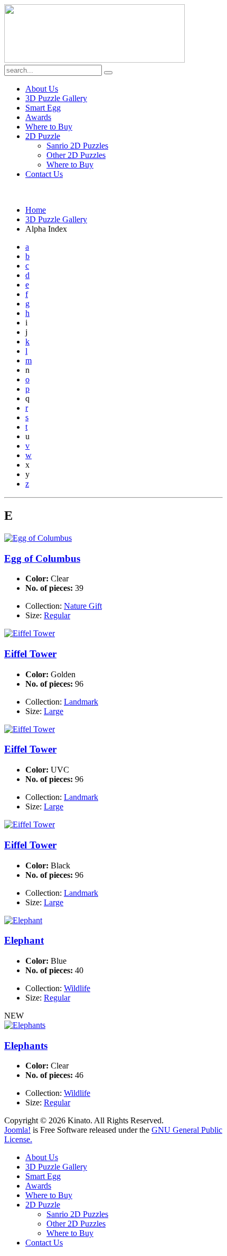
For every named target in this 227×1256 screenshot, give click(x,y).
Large (53, 711)
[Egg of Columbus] (38, 537)
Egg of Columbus (42, 558)
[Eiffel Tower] (29, 633)
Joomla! (17, 1129)
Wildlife (77, 988)
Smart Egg (43, 107)
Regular (57, 615)
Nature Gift (83, 605)
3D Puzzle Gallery (56, 98)
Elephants (26, 1045)
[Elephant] (23, 920)
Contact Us (44, 174)
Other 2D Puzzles (76, 155)
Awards (38, 117)
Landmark (81, 701)
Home (35, 209)
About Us (41, 88)
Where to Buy (48, 126)
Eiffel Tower (30, 653)
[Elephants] (24, 1025)
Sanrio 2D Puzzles (77, 145)
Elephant (24, 940)
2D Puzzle (42, 136)
